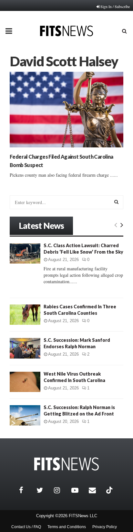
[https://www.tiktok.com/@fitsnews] (110, 490)
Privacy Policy (104, 527)
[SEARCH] (116, 201)
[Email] (96, 490)
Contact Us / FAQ (26, 527)
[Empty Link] (115, 225)
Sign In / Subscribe (115, 6)
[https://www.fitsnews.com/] (66, 463)
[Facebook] (26, 490)
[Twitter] (43, 490)
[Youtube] (78, 490)
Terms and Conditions (66, 527)
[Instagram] (61, 490)
